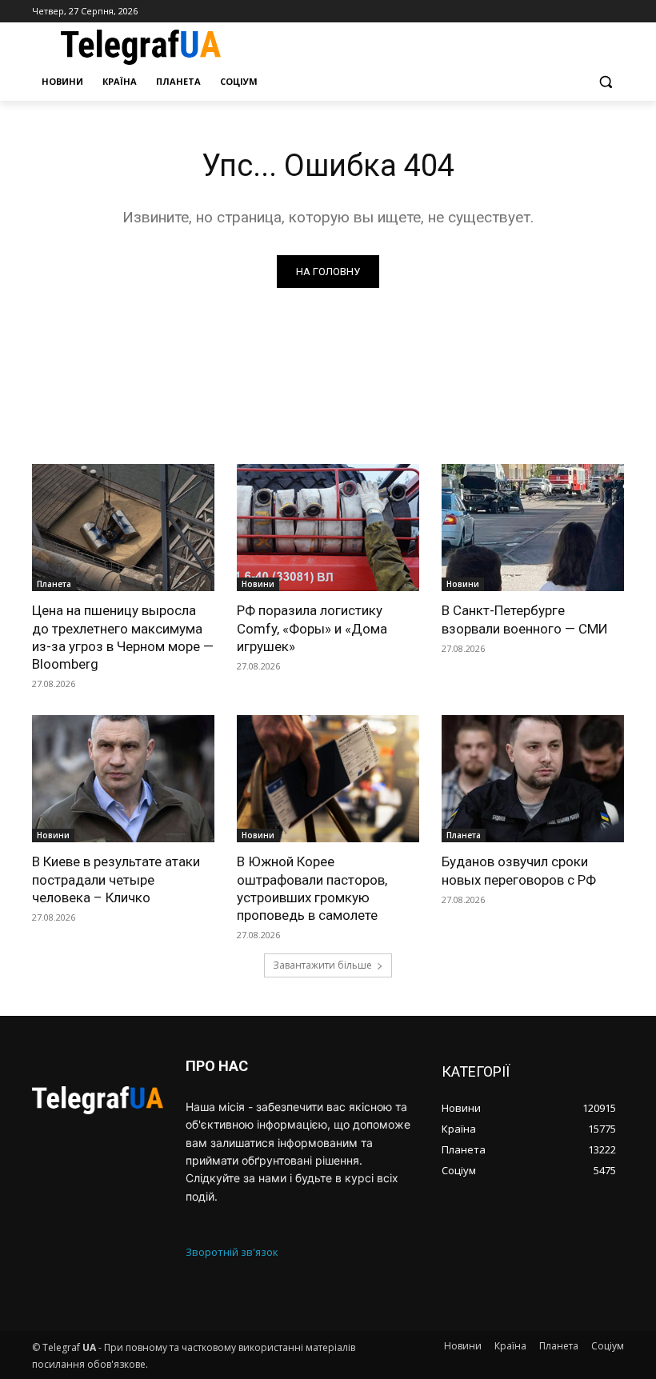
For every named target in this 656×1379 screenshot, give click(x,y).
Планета (54, 584)
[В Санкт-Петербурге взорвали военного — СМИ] (533, 528)
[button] (605, 82)
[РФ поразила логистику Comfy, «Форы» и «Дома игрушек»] (328, 528)
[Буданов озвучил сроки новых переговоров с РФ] (533, 779)
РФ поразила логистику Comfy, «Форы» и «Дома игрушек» (312, 628)
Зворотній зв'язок (232, 1252)
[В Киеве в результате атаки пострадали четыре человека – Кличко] (123, 779)
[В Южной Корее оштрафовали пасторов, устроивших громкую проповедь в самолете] (328, 779)
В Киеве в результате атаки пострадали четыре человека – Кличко (116, 879)
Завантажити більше (322, 965)
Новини (258, 584)
